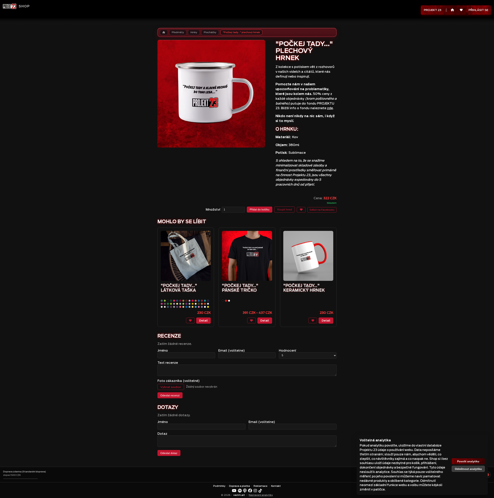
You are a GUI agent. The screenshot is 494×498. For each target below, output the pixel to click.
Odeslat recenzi (169, 395)
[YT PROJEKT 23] (234, 490)
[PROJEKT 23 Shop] (9, 6)
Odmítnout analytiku (468, 468)
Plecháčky (210, 32)
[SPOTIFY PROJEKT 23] (240, 490)
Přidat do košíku (259, 209)
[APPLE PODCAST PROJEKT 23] (245, 490)
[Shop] (452, 10)
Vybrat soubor (170, 387)
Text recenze (167, 363)
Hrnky (193, 32)
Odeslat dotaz (168, 453)
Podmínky (219, 486)
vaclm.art (239, 495)
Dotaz (162, 434)
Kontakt (276, 486)
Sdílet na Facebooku (322, 209)
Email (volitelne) (231, 350)
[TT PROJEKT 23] (260, 490)
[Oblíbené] (461, 10)
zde (330, 108)
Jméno (162, 350)
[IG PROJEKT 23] (255, 490)
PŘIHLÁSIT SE (478, 10)
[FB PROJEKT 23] (250, 490)
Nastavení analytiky (261, 495)
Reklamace (260, 486)
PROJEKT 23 (432, 10)
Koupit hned (284, 209)
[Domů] (164, 32)
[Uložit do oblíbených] (301, 210)
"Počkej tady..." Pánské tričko (240, 288)
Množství (213, 209)
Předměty (178, 32)
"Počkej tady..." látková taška (179, 288)
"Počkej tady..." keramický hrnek (304, 288)
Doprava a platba (239, 486)
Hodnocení (287, 350)
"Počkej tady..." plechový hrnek (241, 32)
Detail (203, 320)
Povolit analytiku (468, 461)
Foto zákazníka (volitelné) (178, 381)
